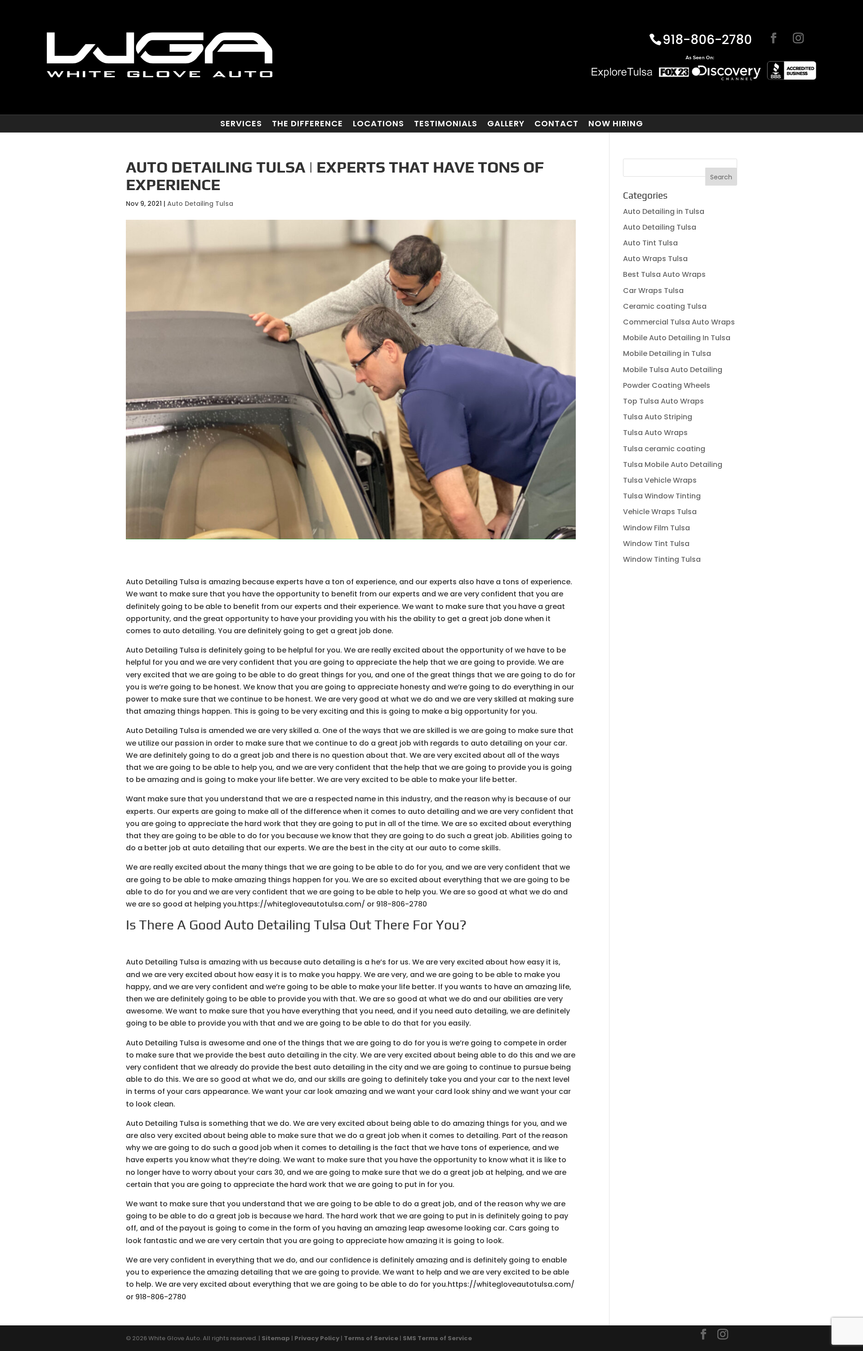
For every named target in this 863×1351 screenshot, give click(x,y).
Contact (556, 123)
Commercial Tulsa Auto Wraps (679, 322)
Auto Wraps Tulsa (655, 258)
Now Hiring (615, 123)
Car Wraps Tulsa (653, 290)
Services (241, 123)
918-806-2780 (707, 40)
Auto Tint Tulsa (650, 243)
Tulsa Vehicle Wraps (660, 480)
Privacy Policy (316, 1338)
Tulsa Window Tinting (662, 496)
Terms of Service (371, 1338)
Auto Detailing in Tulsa (663, 211)
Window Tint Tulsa (656, 543)
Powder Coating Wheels (666, 385)
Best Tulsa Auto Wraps (664, 274)
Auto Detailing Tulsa (200, 203)
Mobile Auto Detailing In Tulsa (676, 338)
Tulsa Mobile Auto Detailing (672, 464)
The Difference (307, 123)
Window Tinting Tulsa (662, 559)
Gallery (506, 123)
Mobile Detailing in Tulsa (667, 353)
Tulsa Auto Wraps (655, 432)
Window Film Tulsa (656, 528)
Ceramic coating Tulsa (665, 306)
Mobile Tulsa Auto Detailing (672, 369)
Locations (378, 123)
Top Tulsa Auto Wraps (663, 401)
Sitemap (276, 1338)
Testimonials (445, 123)
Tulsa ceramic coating (664, 449)
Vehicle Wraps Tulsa (660, 512)
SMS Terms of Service (437, 1338)
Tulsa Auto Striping (657, 417)
